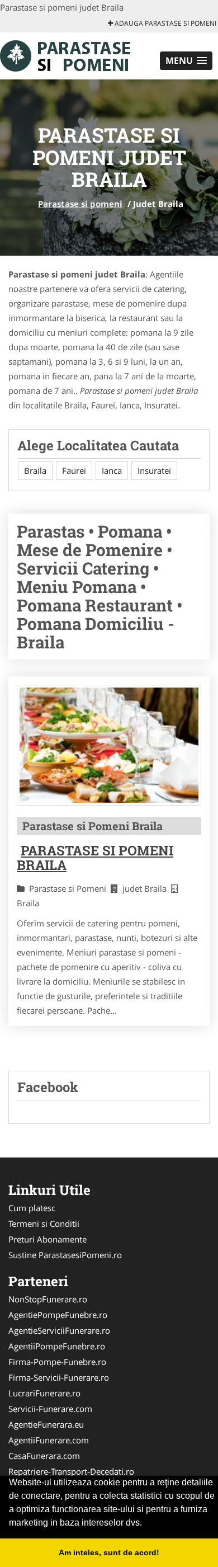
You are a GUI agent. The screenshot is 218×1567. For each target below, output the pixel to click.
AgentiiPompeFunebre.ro (56, 1346)
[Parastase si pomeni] (73, 54)
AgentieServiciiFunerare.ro (59, 1330)
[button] (186, 60)
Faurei (74, 470)
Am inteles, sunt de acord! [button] (109, 1552)
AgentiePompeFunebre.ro (57, 1315)
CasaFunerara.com (44, 1456)
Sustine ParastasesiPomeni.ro (65, 1255)
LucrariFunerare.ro (44, 1393)
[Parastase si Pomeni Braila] (109, 745)
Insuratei (154, 470)
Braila (35, 470)
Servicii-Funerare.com (50, 1409)
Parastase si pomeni (80, 203)
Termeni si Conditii (43, 1223)
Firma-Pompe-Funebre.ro (57, 1362)
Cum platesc (31, 1208)
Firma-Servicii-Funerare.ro (58, 1377)
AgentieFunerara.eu (46, 1424)
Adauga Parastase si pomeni (164, 23)
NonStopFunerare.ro (47, 1299)
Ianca (112, 470)
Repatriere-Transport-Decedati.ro (71, 1471)
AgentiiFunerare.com (48, 1440)
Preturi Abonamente (47, 1239)
